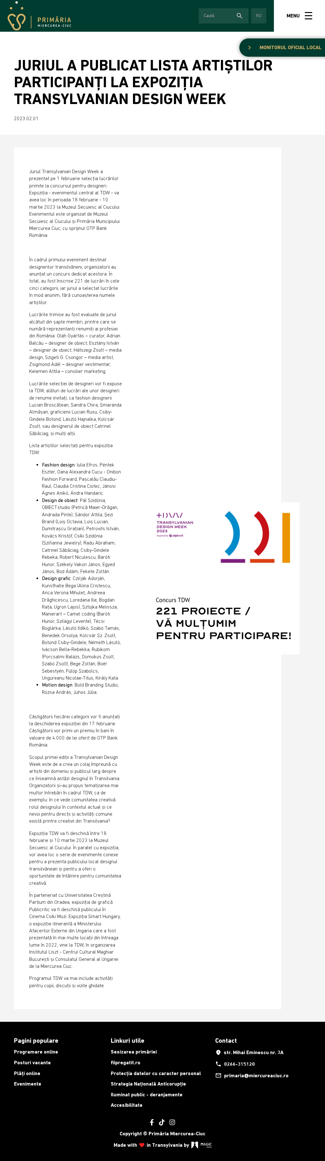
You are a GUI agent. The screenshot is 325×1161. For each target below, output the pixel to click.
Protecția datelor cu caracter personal (156, 1073)
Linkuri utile (127, 1040)
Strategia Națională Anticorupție (148, 1084)
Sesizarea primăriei (134, 1052)
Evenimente (27, 1084)
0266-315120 (235, 1064)
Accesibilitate (127, 1105)
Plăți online (27, 1073)
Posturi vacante (32, 1063)
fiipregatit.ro (125, 1063)
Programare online (36, 1052)
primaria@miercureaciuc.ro (252, 1075)
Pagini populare (36, 1040)
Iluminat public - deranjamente (146, 1095)
